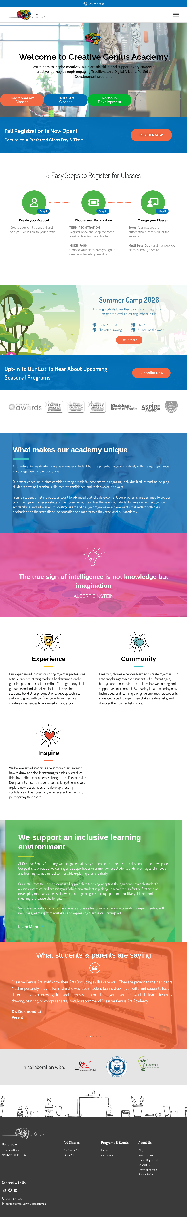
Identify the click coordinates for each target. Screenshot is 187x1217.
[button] (151, 373)
